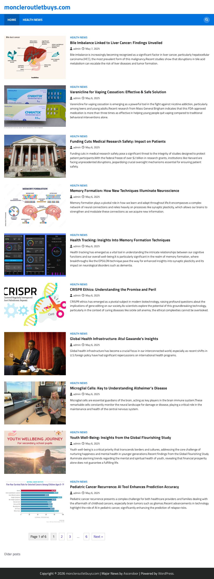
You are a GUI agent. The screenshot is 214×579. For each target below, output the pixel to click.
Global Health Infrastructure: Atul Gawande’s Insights (114, 338)
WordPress (165, 573)
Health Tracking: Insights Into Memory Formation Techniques (120, 240)
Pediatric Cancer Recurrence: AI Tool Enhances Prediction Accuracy (124, 487)
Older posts (12, 553)
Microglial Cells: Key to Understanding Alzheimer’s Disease (118, 388)
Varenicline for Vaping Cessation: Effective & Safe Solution (118, 92)
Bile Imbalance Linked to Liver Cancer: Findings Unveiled (116, 42)
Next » (98, 536)
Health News (32, 20)
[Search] (207, 20)
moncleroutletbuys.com (37, 7)
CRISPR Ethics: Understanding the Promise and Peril (113, 289)
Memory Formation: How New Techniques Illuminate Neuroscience (124, 190)
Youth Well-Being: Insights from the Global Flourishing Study (120, 437)
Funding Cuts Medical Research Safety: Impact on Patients (118, 141)
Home (12, 20)
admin (77, 49)
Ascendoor (131, 573)
